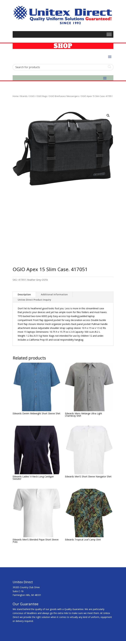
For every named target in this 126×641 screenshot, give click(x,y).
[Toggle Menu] (109, 34)
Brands (23, 96)
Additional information (54, 294)
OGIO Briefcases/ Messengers (64, 96)
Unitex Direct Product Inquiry (34, 299)
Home (16, 96)
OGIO (32, 96)
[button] (108, 116)
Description (24, 294)
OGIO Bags (41, 96)
